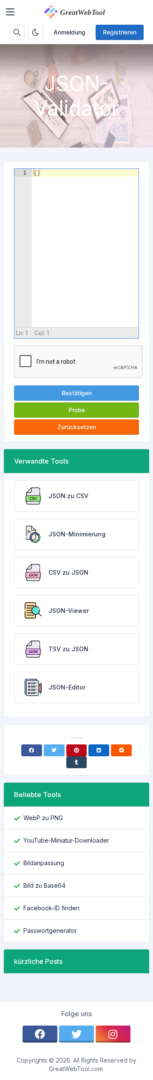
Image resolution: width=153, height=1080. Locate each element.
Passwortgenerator (50, 930)
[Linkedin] (98, 750)
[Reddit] (121, 750)
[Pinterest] (76, 750)
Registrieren (119, 32)
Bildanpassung (43, 862)
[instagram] (113, 1034)
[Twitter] (54, 750)
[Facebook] (31, 750)
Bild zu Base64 (44, 885)
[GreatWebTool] (83, 12)
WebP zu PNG (43, 817)
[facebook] (40, 1034)
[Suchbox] (17, 32)
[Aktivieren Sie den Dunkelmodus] (35, 32)
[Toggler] (10, 12)
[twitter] (76, 1034)
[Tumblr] (76, 762)
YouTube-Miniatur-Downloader (66, 840)
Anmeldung (69, 32)
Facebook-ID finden (51, 908)
